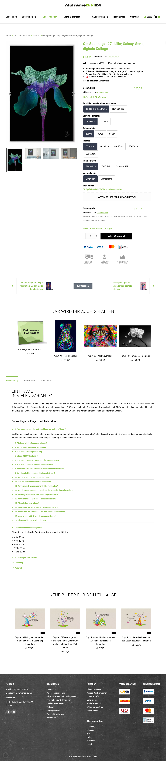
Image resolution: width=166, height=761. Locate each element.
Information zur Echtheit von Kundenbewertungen (58, 702)
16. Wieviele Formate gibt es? (27, 503)
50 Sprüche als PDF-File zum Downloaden (102, 189)
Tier (88, 733)
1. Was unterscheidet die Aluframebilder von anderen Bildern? (40, 429)
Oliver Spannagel (119, 216)
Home (8, 35)
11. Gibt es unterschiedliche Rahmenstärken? (33, 482)
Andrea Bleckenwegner (97, 693)
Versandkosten (113, 57)
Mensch (90, 730)
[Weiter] (12, 286)
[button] (5, 755)
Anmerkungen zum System (26, 557)
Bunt (93, 216)
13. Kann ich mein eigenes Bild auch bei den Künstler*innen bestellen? (44, 490)
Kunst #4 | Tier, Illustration (66, 356)
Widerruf (18, 568)
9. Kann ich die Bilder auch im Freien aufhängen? (35, 473)
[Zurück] (154, 286)
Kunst (89, 744)
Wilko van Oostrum (95, 707)
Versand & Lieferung (55, 714)
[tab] (83, 429)
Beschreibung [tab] (12, 380)
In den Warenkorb (116, 236)
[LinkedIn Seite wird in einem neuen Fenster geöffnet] (13, 711)
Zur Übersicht (83, 286)
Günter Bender (93, 710)
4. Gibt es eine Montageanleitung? (29, 452)
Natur (89, 737)
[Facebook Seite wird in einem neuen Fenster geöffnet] (8, 711)
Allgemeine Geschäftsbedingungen (61, 696)
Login (149, 17)
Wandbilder (143, 216)
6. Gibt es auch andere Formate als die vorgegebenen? (37, 460)
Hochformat (104, 216)
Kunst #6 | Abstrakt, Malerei (100, 356)
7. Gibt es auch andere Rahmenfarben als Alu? (34, 464)
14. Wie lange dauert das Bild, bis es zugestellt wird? (36, 494)
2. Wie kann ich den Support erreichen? (31, 443)
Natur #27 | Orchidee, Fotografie (135, 356)
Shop (15, 35)
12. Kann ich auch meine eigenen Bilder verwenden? (36, 486)
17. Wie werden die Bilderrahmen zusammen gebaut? (37, 507)
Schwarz (36, 35)
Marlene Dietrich (94, 703)
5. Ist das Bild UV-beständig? (26, 456)
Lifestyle (90, 726)
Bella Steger (92, 700)
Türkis (135, 216)
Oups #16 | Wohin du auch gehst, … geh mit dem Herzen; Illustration (101, 640)
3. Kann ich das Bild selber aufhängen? (31, 447)
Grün (97, 216)
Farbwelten (25, 35)
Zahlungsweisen (53, 710)
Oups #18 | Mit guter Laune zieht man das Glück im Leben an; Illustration (30, 640)
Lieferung (19, 563)
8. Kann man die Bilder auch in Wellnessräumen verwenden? (39, 469)
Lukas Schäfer (93, 696)
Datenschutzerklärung (55, 693)
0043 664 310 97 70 (20, 689)
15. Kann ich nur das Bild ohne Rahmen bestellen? (35, 499)
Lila (111, 216)
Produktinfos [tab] (29, 380)
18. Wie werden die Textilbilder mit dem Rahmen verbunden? (40, 512)
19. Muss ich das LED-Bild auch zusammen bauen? (35, 516)
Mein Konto (51, 717)
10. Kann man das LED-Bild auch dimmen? (32, 477)
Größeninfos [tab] (46, 380)
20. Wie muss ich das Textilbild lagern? (31, 520)
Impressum (51, 689)
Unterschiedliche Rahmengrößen (28, 528)
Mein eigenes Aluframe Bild (30, 349)
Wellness (91, 740)
